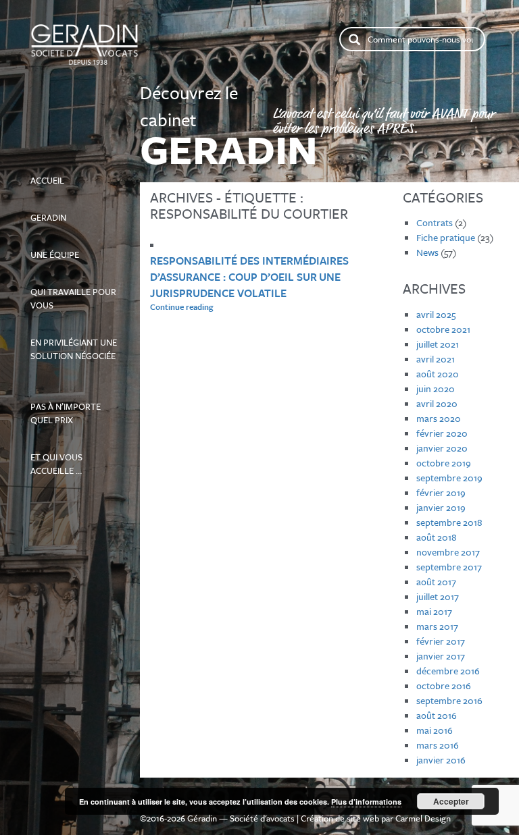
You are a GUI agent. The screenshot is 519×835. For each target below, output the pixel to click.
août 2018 (436, 537)
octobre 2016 (443, 685)
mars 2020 (438, 418)
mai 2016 (434, 730)
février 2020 (442, 433)
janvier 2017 (440, 656)
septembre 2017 (449, 567)
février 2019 (441, 492)
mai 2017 (434, 611)
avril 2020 (437, 403)
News (427, 252)
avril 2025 (435, 314)
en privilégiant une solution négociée (73, 342)
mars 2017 (437, 626)
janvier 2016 (441, 760)
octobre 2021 (443, 329)
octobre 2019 (443, 463)
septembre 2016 (449, 700)
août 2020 (437, 374)
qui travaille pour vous (73, 292)
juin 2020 (435, 388)
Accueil (74, 174)
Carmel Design (423, 818)
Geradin (60, 211)
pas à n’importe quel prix (70, 400)
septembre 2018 (449, 522)
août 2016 (436, 715)
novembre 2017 (448, 552)
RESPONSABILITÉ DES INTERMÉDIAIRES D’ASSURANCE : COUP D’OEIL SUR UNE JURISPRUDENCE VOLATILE (249, 276)
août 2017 (436, 581)
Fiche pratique (445, 237)
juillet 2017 (437, 596)
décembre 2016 (448, 671)
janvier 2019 (441, 507)
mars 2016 (437, 745)
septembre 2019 (449, 477)
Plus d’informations (366, 802)
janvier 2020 (442, 448)
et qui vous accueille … (64, 457)
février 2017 (440, 641)
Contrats (434, 222)
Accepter (451, 801)
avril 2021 (435, 359)
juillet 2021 (437, 344)
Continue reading (219, 306)
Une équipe (69, 248)
